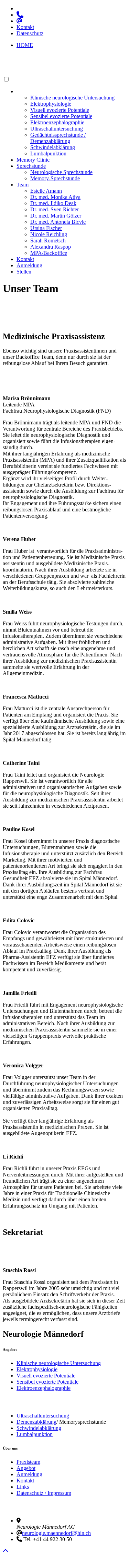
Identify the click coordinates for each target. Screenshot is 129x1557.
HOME (25, 45)
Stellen (24, 272)
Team (23, 185)
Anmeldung (29, 265)
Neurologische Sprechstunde (61, 172)
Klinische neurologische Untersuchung (72, 97)
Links (23, 1487)
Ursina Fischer (46, 228)
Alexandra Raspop (50, 247)
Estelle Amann (46, 191)
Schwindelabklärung (52, 147)
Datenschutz (30, 33)
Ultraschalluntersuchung (56, 129)
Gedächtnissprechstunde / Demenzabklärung (58, 138)
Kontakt (25, 27)
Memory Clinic (33, 160)
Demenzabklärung (36, 1422)
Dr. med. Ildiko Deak (53, 203)
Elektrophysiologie (50, 104)
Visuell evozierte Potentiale (59, 110)
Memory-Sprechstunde (55, 178)
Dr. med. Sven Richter (54, 209)
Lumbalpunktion (48, 153)
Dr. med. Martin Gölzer (55, 216)
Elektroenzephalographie (57, 122)
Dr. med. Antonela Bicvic (58, 222)
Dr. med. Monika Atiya (55, 197)
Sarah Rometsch (48, 240)
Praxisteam (28, 1462)
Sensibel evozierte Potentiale (61, 116)
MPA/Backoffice (48, 253)
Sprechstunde (31, 166)
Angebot (26, 91)
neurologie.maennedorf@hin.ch (56, 1533)
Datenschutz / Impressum (44, 1493)
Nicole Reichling (48, 234)
